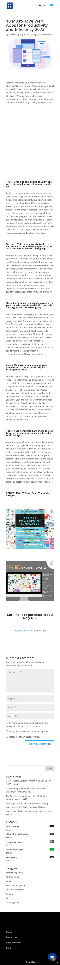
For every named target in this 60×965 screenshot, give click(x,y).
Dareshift (13, 34)
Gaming (9, 894)
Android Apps (12, 877)
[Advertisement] (30, 142)
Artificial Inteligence (15, 885)
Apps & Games (13, 942)
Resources (11, 937)
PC (7, 898)
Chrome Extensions (15, 889)
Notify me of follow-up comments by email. (29, 731)
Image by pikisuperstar (25, 630)
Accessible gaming (14, 872)
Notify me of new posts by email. (24, 736)
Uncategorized (13, 902)
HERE (19, 614)
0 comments (45, 34)
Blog (8, 947)
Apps (35, 34)
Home (9, 932)
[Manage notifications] (53, 959)
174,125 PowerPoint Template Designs (27, 494)
